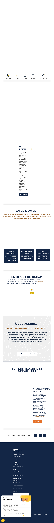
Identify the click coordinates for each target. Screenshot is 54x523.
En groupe (16, 464)
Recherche (10, 0)
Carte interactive (18, 466)
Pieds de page (17, 0)
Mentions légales (18, 475)
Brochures (16, 468)
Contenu (4, 0)
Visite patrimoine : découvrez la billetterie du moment (11, 256)
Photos (15, 469)
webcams (40, 281)
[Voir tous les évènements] (19, 354)
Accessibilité (16, 480)
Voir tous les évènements (28, 354)
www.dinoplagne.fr (38, 416)
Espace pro (16, 471)
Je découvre (23, 194)
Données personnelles (17, 478)
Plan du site (16, 482)
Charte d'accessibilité (26, 0)
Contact (15, 462)
